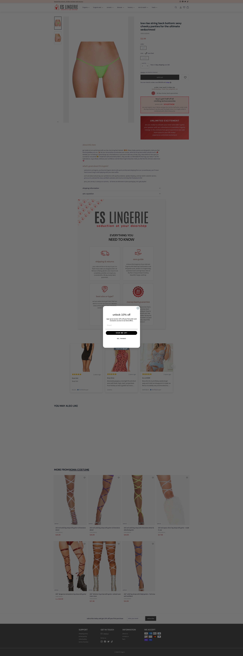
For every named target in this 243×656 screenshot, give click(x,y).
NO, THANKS (121, 338)
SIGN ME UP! (121, 333)
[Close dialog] (138, 308)
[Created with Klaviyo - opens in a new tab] (121, 349)
